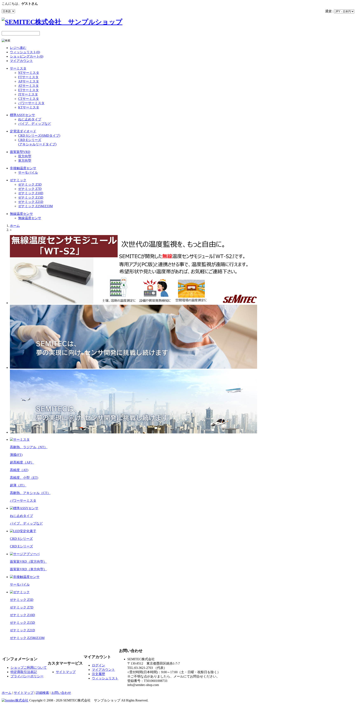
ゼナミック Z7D (30, 189)
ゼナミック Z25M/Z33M (35, 206)
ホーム (15, 225)
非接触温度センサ (23, 168)
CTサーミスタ (28, 98)
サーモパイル (28, 172)
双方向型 (24, 156)
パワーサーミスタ (31, 103)
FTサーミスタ (28, 77)
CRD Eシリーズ (21, 546)
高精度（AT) (19, 470)
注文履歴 (98, 674)
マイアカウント (21, 60)
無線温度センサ (21, 213)
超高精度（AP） (22, 462)
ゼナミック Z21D (30, 202)
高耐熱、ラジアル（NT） (28, 447)
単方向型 (24, 160)
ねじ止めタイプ (29, 119)
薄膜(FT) (16, 455)
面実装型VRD (20, 152)
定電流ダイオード (23, 131)
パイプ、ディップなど (34, 123)
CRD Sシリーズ (21, 538)
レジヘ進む (18, 47)
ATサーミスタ (28, 85)
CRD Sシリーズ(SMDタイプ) (39, 135)
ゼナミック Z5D (30, 184)
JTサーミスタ (28, 94)
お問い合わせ (61, 692)
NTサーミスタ (28, 72)
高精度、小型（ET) (24, 477)
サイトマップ (66, 672)
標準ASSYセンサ (22, 115)
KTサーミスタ (28, 107)
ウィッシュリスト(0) (25, 52)
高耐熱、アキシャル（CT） (30, 493)
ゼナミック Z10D (30, 193)
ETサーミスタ (28, 90)
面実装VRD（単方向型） (28, 569)
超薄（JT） (18, 485)
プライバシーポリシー (27, 676)
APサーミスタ (28, 81)
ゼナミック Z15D (30, 197)
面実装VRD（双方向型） (28, 561)
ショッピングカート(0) (26, 56)
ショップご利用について (29, 667)
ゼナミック (18, 180)
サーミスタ (18, 68)
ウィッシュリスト (105, 678)
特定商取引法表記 (24, 672)
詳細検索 (42, 692)
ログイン (98, 665)
